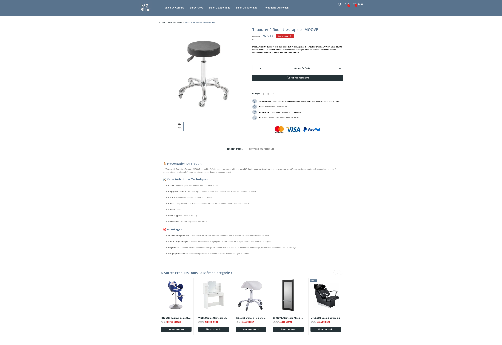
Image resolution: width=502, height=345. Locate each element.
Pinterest (273, 94)
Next (341, 272)
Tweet (268, 94)
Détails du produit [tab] (261, 149)
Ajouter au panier (302, 68)
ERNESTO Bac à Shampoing (325, 318)
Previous (335, 272)
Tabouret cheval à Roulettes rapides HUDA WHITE (251, 318)
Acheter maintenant (300, 78)
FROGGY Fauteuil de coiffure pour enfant (176, 318)
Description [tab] (235, 149)
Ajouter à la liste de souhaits (340, 68)
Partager (263, 94)
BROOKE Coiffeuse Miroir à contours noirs (288, 318)
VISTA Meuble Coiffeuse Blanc (213, 318)
